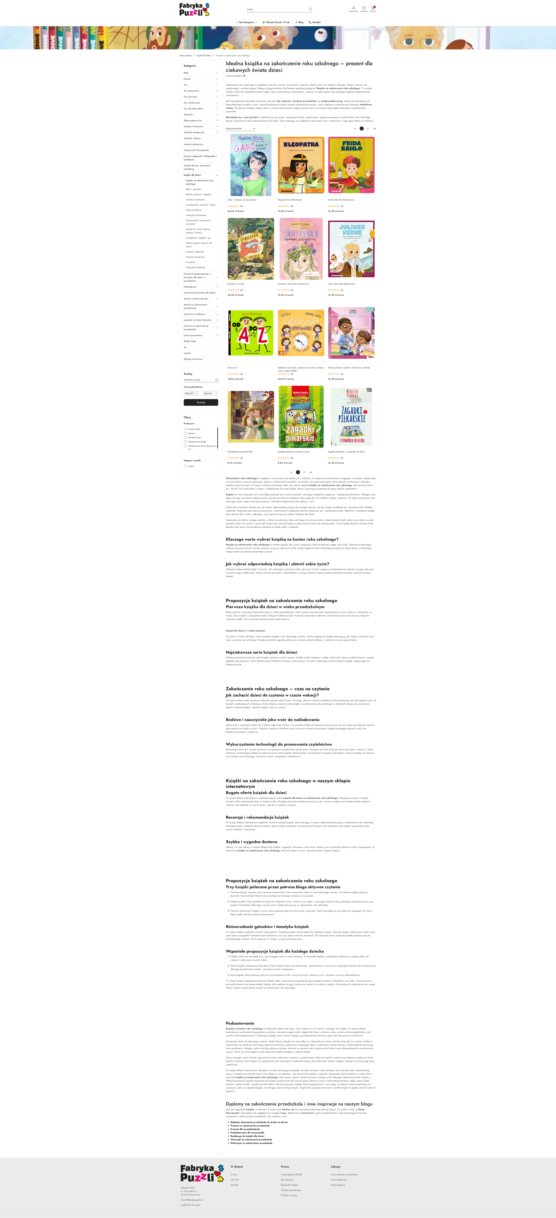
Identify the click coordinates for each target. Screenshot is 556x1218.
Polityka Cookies (289, 1195)
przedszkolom (307, 1113)
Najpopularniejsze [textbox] (234, 128)
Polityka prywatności (291, 1190)
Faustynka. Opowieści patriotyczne (293, 283)
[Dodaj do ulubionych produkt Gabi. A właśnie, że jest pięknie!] (271, 137)
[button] (246, 22)
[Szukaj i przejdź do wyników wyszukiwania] (310, 9)
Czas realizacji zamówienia (344, 1174)
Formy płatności (339, 1179)
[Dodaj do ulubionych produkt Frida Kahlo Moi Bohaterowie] (371, 137)
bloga (283, 1113)
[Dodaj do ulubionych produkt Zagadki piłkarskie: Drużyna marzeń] (321, 389)
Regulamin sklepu (289, 1185)
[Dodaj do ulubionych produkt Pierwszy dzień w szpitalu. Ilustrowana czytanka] (371, 305)
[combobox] (241, 128)
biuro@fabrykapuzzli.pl (192, 1199)
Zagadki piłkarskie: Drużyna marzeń (294, 451)
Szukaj (201, 402)
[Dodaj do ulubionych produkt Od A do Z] (271, 305)
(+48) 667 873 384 (190, 1205)
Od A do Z (232, 367)
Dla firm (235, 1179)
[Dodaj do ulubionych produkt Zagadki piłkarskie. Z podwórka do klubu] (371, 389)
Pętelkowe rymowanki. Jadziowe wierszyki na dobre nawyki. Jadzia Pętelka (301, 369)
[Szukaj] (216, 380)
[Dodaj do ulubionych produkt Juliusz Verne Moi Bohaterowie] (371, 221)
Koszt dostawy (338, 1185)
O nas (234, 1174)
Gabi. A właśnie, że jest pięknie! (242, 199)
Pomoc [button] (285, 1167)
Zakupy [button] (335, 1167)
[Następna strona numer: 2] (374, 128)
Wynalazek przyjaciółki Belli (240, 451)
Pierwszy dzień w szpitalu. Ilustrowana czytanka (349, 367)
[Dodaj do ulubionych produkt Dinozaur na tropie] (271, 221)
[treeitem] (201, 73)
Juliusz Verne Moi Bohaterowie (341, 283)
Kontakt (234, 1185)
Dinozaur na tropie (236, 283)
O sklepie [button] (237, 1167)
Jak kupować (287, 1179)
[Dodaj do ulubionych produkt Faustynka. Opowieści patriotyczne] (321, 221)
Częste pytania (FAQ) (291, 1174)
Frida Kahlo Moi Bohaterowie (341, 199)
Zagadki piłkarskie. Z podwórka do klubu (346, 451)
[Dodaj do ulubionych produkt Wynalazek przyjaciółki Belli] (271, 389)
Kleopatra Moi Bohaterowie (290, 199)
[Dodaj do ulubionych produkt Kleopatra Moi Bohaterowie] (321, 137)
